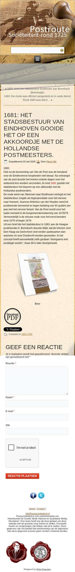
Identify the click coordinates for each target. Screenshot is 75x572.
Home (32, 508)
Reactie (11, 363)
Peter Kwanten (43, 569)
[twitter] (41, 495)
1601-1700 (26, 334)
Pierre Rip (51, 161)
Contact (41, 508)
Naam (10, 397)
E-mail (10, 411)
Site (8, 425)
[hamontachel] (17, 562)
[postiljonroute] (33, 495)
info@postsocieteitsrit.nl (38, 513)
